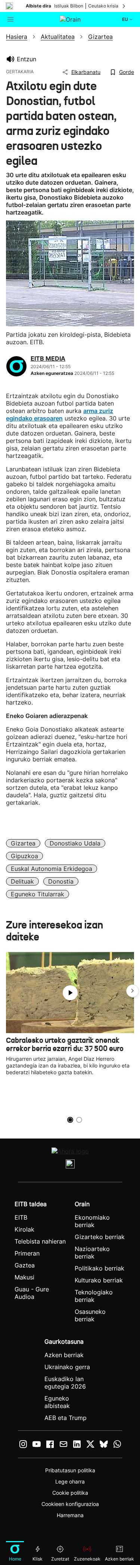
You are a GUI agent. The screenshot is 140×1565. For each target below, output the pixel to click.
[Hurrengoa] (124, 5)
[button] (132, 991)
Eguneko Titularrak (37, 894)
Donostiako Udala (75, 843)
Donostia (61, 881)
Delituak (22, 881)
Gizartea (23, 843)
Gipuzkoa (24, 856)
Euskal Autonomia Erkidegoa (51, 868)
